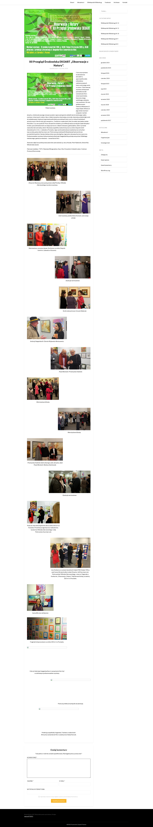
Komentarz (32, 757)
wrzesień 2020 (105, 99)
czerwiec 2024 (105, 78)
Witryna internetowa (36, 789)
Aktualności (80, 2)
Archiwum (116, 2)
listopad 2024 (105, 73)
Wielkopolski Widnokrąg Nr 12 (110, 23)
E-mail (62, 781)
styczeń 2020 (105, 104)
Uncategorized (105, 143)
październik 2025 (106, 68)
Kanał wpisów (105, 160)
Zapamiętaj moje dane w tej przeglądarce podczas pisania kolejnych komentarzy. (59, 796)
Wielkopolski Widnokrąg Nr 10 (110, 33)
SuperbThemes (82, 824)
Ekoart (72, 2)
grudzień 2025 (105, 62)
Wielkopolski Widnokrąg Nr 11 (110, 28)
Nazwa (30, 781)
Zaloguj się (104, 154)
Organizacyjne (105, 137)
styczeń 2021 (105, 94)
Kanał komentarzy (106, 165)
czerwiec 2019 (105, 110)
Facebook (108, 2)
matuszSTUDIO (28, 816)
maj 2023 (103, 89)
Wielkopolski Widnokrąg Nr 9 (109, 39)
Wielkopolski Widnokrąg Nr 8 (109, 44)
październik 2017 (106, 120)
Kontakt (125, 2)
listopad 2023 (105, 83)
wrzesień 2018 (105, 115)
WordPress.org (105, 170)
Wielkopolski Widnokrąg (94, 2)
